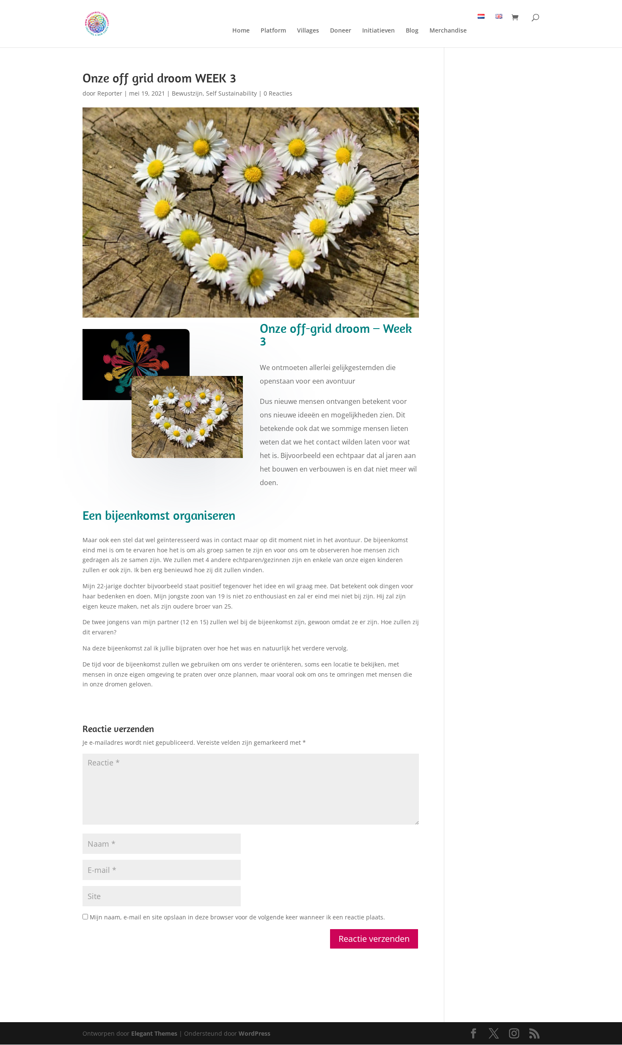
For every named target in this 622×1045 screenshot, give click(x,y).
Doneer (340, 30)
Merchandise (448, 30)
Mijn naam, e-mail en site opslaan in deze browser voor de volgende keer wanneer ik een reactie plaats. (237, 917)
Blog (412, 30)
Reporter (109, 93)
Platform (273, 30)
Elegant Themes (154, 1033)
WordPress (254, 1033)
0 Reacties (278, 93)
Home (241, 30)
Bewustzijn (187, 93)
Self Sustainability (231, 93)
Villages (308, 30)
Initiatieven (378, 30)
